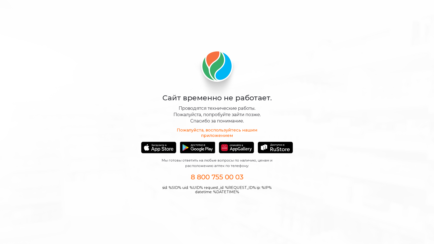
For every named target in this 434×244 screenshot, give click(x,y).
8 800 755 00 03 (217, 177)
